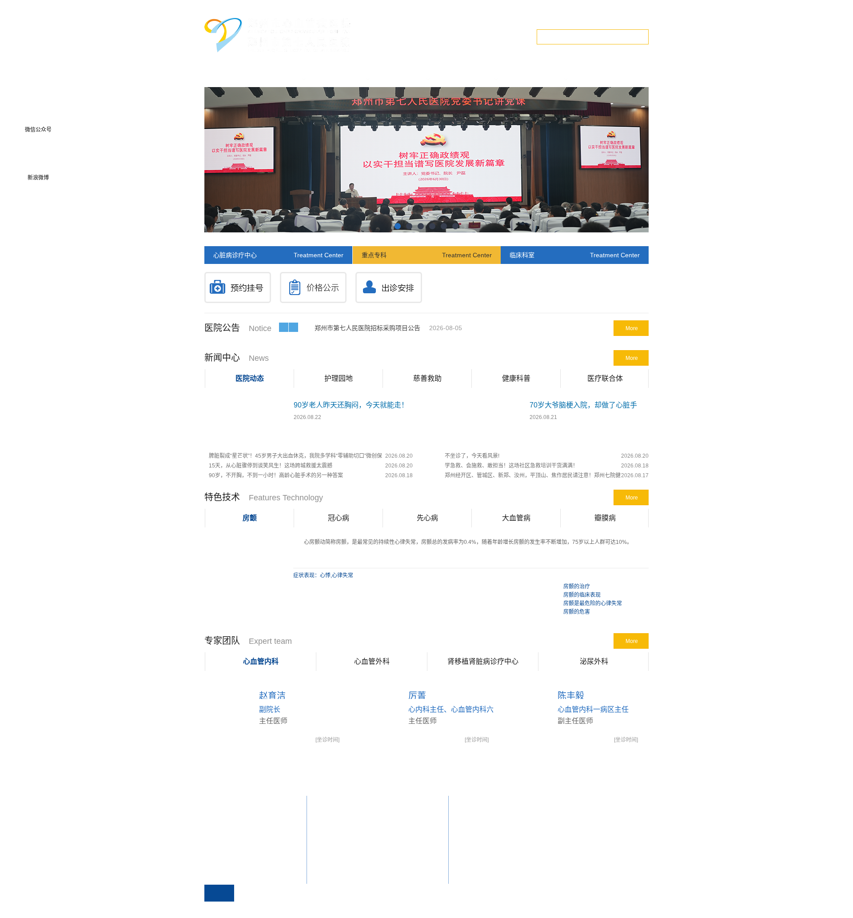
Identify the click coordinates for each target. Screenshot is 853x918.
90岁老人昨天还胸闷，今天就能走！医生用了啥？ (351, 406)
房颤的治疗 (576, 586)
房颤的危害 (576, 612)
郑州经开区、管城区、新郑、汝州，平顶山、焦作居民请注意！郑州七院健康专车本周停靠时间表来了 (533, 476)
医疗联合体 (605, 378)
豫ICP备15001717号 (542, 909)
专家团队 (222, 641)
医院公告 (222, 328)
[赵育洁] (267, 741)
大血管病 (516, 518)
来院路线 (635, 17)
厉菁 (417, 696)
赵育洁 (272, 696)
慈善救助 (427, 378)
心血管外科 (372, 661)
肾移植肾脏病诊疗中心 (482, 661)
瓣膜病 (605, 518)
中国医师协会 (332, 829)
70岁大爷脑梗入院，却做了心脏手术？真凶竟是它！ (583, 406)
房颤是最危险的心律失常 (592, 603)
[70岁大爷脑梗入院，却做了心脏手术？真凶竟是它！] (481, 442)
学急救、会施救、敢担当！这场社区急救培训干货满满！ (511, 466)
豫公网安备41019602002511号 (608, 909)
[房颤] (243, 614)
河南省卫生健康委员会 (342, 861)
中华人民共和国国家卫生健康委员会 (358, 840)
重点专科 (427, 255)
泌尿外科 (594, 661)
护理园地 (338, 378)
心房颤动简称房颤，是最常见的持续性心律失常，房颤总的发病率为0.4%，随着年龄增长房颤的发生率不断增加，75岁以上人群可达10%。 (468, 542)
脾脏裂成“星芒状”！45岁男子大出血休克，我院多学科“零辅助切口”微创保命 (295, 457)
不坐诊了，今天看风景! (472, 456)
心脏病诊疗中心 (278, 255)
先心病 (427, 518)
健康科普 (516, 378)
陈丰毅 (571, 696)
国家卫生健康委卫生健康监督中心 (356, 851)
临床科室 (575, 255)
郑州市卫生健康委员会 (342, 872)
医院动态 (249, 378)
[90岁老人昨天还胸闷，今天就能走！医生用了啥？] (245, 442)
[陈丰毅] (566, 741)
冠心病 (338, 518)
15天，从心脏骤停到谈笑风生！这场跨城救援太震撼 (270, 466)
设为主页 (567, 17)
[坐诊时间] (327, 740)
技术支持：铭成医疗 (312, 909)
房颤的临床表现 (582, 595)
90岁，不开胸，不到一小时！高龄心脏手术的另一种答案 (276, 475)
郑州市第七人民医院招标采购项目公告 (367, 327)
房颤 (250, 518)
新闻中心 (222, 358)
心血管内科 (261, 661)
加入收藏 (601, 17)
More (632, 328)
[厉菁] (416, 741)
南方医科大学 (332, 819)
